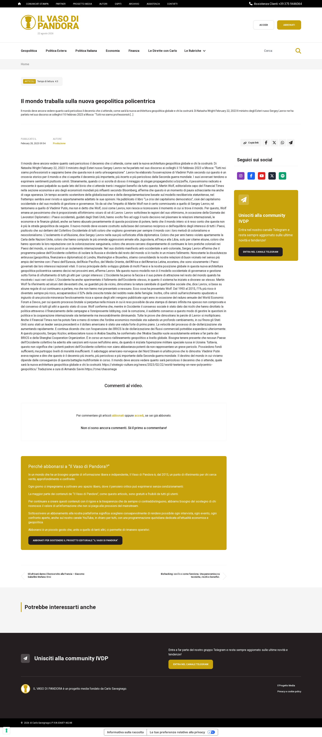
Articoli (29, 81)
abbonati (118, 415)
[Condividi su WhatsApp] (282, 142)
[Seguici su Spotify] (282, 176)
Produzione (59, 143)
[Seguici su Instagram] (240, 176)
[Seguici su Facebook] (251, 176)
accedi (139, 415)
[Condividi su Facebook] (266, 142)
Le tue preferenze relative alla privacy (177, 732)
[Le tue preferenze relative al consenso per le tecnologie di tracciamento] (6, 730)
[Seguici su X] (272, 176)
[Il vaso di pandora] (50, 22)
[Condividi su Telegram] (290, 142)
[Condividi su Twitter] (274, 142)
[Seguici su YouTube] (261, 176)
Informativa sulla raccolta (125, 732)
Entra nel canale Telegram (260, 252)
